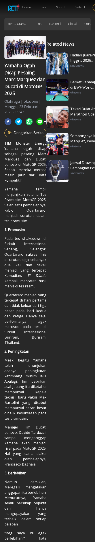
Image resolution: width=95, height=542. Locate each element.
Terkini (37, 24)
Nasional (55, 24)
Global (72, 24)
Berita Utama (17, 24)
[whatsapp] (29, 121)
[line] (39, 121)
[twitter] (18, 121)
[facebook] (7, 121)
